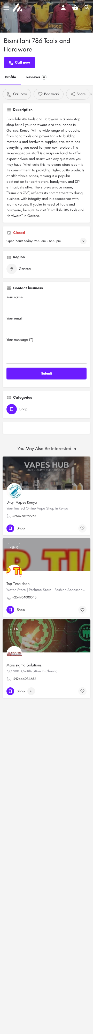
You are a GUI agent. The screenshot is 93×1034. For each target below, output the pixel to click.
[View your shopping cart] (75, 7)
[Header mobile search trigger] (87, 7)
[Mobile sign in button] (63, 7)
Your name (14, 297)
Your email (14, 318)
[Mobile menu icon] (6, 8)
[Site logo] (18, 8)
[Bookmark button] (82, 528)
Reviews (35, 77)
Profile (10, 77)
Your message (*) (19, 339)
